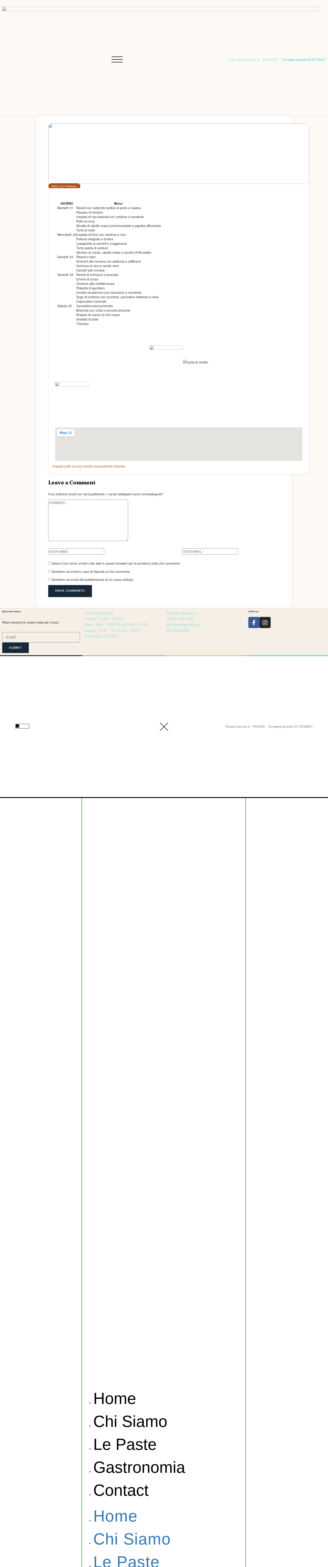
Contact (121, 1490)
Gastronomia (139, 1467)
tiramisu (119, 466)
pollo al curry (73, 466)
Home (114, 1398)
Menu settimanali (64, 186)
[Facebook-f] (253, 622)
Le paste (125, 1444)
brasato (58, 466)
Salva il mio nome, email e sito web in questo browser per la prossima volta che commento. (116, 563)
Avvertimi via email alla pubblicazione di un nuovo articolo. (93, 579)
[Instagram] (265, 622)
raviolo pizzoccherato (98, 466)
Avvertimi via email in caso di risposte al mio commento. (91, 571)
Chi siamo (130, 1421)
